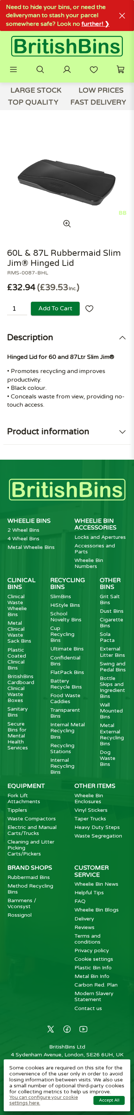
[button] (13, 69)
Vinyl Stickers (91, 810)
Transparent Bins (65, 713)
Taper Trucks (90, 819)
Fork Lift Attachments (23, 798)
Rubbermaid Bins (28, 877)
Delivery (84, 919)
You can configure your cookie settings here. (43, 1100)
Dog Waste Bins (107, 758)
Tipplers (17, 810)
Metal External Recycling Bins (112, 734)
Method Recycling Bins (30, 889)
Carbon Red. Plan (96, 985)
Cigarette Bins (111, 622)
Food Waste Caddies (65, 698)
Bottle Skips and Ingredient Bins (112, 687)
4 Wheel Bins (23, 538)
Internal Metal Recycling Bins (67, 730)
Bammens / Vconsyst (21, 903)
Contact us (88, 1008)
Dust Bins (112, 611)
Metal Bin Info (91, 976)
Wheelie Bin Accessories (95, 524)
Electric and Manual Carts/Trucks (32, 830)
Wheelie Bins (29, 521)
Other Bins (110, 584)
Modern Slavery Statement (94, 996)
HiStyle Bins (65, 605)
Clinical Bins (21, 584)
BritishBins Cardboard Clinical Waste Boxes (20, 688)
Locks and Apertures (100, 537)
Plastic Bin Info (93, 968)
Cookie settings (93, 959)
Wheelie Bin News (96, 884)
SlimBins (60, 596)
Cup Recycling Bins (62, 634)
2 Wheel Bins (23, 530)
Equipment (26, 786)
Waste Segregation (98, 836)
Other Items (94, 786)
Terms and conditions (87, 939)
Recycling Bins (67, 584)
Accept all (109, 1100)
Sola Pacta (107, 637)
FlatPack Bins (67, 672)
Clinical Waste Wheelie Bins (17, 605)
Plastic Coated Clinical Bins (16, 659)
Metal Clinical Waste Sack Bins (19, 632)
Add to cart (55, 308)
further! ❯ (95, 24)
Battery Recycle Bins (66, 684)
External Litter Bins (112, 652)
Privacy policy (91, 950)
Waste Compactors (31, 819)
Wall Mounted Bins (111, 711)
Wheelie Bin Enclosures (88, 798)
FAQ (80, 901)
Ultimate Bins (67, 649)
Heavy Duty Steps (97, 827)
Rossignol (19, 915)
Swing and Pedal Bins (113, 667)
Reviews (84, 927)
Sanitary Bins (17, 712)
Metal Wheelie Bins (31, 547)
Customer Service (91, 871)
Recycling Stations (62, 748)
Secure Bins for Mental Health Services (17, 736)
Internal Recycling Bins (62, 766)
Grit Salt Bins (110, 599)
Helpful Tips (89, 892)
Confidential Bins (65, 661)
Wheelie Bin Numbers (88, 563)
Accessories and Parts (94, 549)
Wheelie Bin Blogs (96, 910)
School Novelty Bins (66, 617)
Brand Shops (29, 868)
